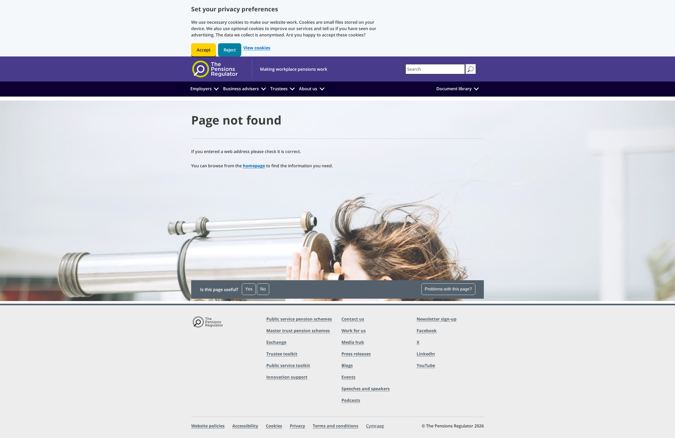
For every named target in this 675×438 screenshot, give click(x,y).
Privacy (297, 426)
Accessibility (245, 426)
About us (308, 89)
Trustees (279, 89)
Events (348, 377)
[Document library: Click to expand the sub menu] (476, 88)
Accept (203, 50)
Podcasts (350, 400)
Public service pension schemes (299, 319)
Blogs (347, 365)
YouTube (426, 365)
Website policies (208, 426)
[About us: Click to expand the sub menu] (322, 88)
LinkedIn (426, 354)
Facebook (427, 331)
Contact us (352, 319)
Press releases (356, 354)
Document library (454, 89)
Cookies (274, 426)
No (263, 289)
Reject (230, 50)
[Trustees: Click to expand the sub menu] (292, 88)
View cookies (256, 47)
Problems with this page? (448, 289)
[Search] (470, 69)
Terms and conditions (335, 426)
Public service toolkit (288, 365)
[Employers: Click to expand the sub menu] (216, 88)
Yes (248, 289)
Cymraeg (375, 426)
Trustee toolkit (281, 354)
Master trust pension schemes (298, 331)
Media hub (352, 342)
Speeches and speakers (365, 389)
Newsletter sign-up (436, 319)
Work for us (353, 331)
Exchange (276, 342)
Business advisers (241, 89)
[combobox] (435, 69)
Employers (201, 89)
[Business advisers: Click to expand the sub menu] (263, 88)
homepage (254, 166)
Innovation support (286, 377)
